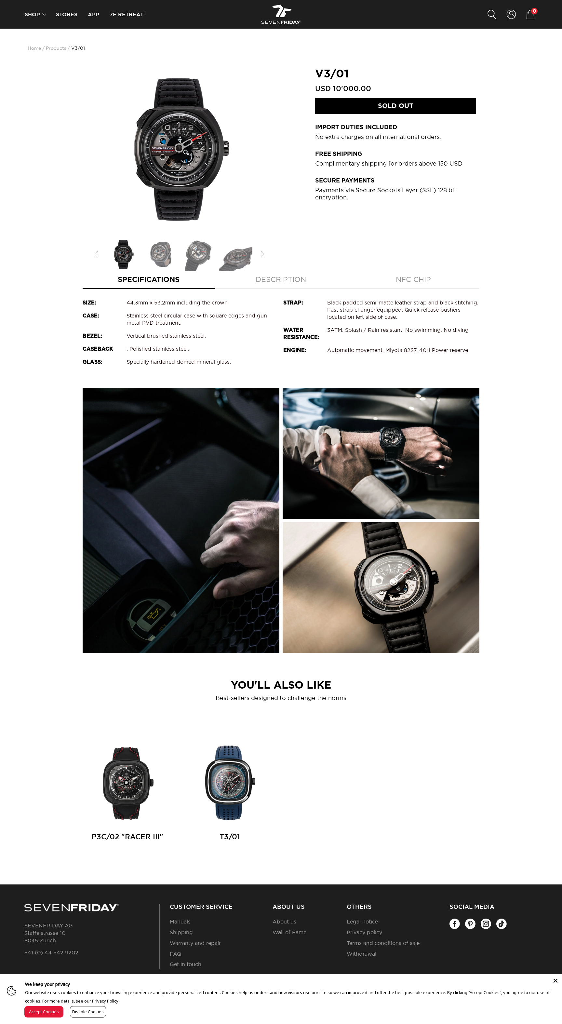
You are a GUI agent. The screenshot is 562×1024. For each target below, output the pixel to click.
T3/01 (230, 837)
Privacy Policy (105, 1001)
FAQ (175, 954)
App (93, 14)
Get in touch (185, 964)
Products (56, 48)
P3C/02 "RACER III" (127, 837)
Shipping (181, 932)
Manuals (180, 921)
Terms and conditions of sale (383, 943)
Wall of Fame (289, 932)
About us (284, 921)
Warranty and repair (195, 943)
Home (34, 48)
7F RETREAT (126, 14)
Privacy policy (364, 932)
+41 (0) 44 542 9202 (51, 952)
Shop (32, 14)
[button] (44, 14)
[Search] (492, 14)
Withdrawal (361, 954)
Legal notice (362, 921)
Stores (66, 14)
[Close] (555, 980)
